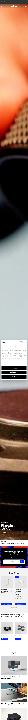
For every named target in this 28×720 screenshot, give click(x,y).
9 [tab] (16, 607)
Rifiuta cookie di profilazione (14, 376)
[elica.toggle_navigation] (2, 6)
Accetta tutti (14, 368)
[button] (16, 557)
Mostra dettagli (20, 363)
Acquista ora (5, 532)
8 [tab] (15, 607)
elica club (3, 1)
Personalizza (13, 372)
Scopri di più (4, 638)
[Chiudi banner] (26, 342)
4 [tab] (12, 607)
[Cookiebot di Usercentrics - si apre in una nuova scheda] (17, 342)
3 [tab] (11, 607)
